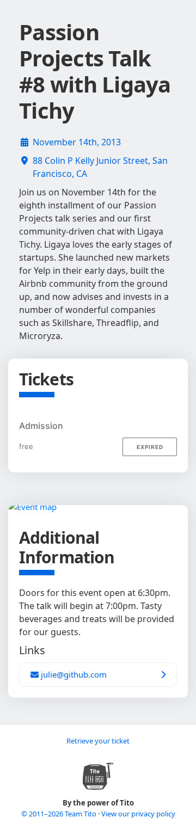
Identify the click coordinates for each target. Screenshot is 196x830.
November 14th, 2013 (77, 142)
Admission (41, 425)
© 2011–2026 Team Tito (59, 814)
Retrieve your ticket (98, 741)
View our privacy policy (138, 814)
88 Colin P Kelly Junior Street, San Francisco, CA (100, 167)
